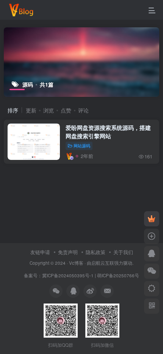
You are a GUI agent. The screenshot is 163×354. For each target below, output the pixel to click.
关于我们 (123, 252)
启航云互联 (102, 263)
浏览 (48, 110)
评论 (83, 110)
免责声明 (68, 252)
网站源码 (82, 145)
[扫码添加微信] (151, 271)
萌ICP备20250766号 (118, 275)
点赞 (66, 110)
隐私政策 (95, 252)
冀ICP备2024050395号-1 (68, 275)
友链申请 (40, 252)
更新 (31, 110)
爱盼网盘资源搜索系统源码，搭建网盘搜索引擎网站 (108, 131)
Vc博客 (76, 263)
